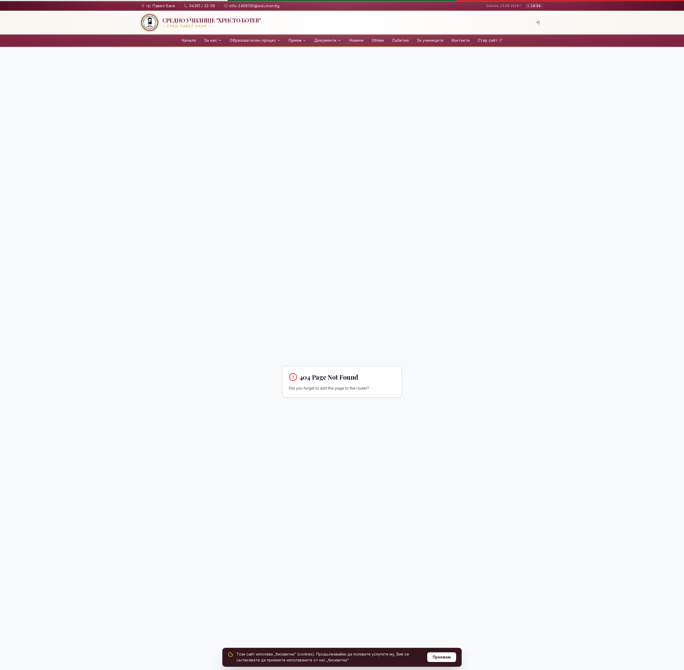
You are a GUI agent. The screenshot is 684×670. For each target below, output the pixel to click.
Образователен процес (253, 40)
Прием (295, 40)
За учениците (430, 40)
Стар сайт (488, 40)
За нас (210, 40)
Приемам (442, 657)
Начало (189, 40)
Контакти (461, 40)
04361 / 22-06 (202, 5)
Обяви (378, 40)
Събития (400, 40)
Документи (325, 40)
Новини (356, 40)
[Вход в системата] (537, 22)
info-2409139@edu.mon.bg (254, 5)
